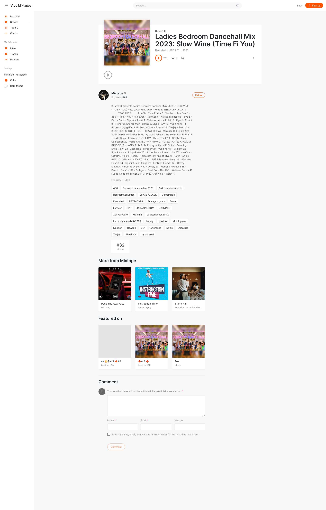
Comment (108, 382)
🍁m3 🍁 (143, 361)
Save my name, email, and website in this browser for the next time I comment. (155, 434)
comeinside (168, 194)
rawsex (131, 227)
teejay (117, 234)
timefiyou (131, 234)
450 (115, 188)
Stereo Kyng (144, 307)
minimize (15, 74)
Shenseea (155, 227)
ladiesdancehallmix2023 (127, 221)
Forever (117, 207)
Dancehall (160, 50)
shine (178, 365)
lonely (149, 221)
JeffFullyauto (120, 214)
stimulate (183, 227)
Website (179, 420)
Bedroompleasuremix (170, 188)
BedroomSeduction (123, 194)
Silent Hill (181, 303)
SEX (143, 227)
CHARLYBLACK (148, 194)
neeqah (117, 227)
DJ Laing (105, 307)
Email (144, 420)
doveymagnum (156, 201)
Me (177, 361)
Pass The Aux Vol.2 (112, 303)
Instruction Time (148, 303)
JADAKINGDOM (145, 207)
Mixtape (117, 93)
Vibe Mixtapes (21, 5)
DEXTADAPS (136, 201)
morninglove (179, 221)
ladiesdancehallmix (158, 214)
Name (111, 420)
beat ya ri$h (107, 365)
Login (300, 5)
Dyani (173, 201)
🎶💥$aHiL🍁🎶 (111, 361)
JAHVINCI (164, 207)
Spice (169, 227)
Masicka (163, 221)
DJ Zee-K (160, 31)
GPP (129, 207)
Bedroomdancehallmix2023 (138, 188)
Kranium (137, 214)
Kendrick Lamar (183, 307)
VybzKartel (148, 234)
